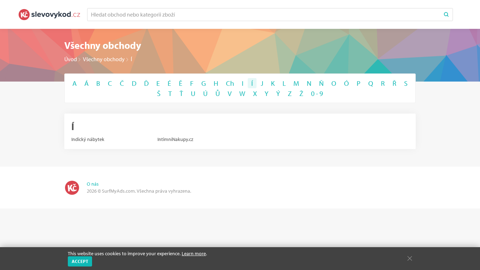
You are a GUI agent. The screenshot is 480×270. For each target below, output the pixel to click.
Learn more (194, 253)
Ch (230, 83)
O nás (93, 184)
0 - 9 (317, 93)
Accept (80, 261)
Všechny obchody (104, 59)
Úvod (70, 59)
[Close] (409, 258)
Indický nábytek (87, 139)
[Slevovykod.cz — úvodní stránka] (49, 14)
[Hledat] (446, 14)
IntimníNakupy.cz (175, 139)
